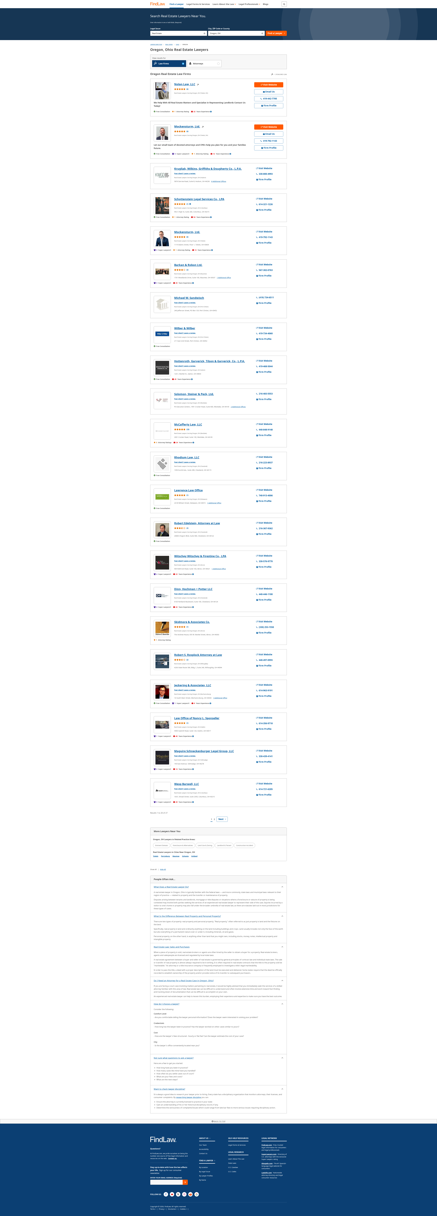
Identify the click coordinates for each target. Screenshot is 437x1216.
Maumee (176, 856)
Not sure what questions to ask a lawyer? (174, 1058)
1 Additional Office (224, 277)
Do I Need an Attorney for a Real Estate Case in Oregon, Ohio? (184, 980)
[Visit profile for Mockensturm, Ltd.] (162, 133)
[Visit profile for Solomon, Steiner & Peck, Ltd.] (162, 400)
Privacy (162, 1209)
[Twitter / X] (178, 1194)
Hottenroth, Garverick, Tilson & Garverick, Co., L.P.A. (209, 361)
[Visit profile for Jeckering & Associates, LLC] (162, 691)
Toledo (155, 856)
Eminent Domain (161, 845)
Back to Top (219, 1121)
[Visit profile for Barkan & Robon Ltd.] (162, 271)
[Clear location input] (262, 33)
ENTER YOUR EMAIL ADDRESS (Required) (166, 1178)
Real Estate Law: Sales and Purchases (172, 947)
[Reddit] (190, 1194)
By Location (203, 1167)
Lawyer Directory (156, 44)
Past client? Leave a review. (185, 173)
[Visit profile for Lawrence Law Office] (162, 496)
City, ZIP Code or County (219, 28)
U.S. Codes (232, 1171)
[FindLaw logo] (158, 4)
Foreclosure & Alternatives (183, 845)
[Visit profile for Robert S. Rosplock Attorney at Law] (162, 661)
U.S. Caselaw (233, 1167)
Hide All (163, 869)
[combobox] (178, 33)
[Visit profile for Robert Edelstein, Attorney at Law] (162, 529)
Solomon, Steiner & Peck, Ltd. (194, 394)
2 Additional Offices (238, 407)
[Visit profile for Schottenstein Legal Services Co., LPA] (162, 205)
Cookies (183, 1209)
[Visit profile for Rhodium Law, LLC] (162, 464)
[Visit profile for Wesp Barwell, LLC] (162, 790)
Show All (153, 869)
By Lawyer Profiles (206, 1176)
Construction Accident (244, 845)
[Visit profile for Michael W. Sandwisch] (162, 304)
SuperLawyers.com (269, 1154)
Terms (152, 1209)
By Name (202, 1180)
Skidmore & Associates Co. (192, 622)
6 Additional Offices (218, 181)
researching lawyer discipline (188, 1097)
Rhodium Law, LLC (186, 457)
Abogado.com (267, 1163)
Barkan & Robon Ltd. (188, 265)
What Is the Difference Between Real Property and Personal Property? (187, 916)
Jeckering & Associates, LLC (192, 685)
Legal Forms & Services (237, 1145)
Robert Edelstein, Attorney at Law (197, 523)
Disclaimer (172, 1209)
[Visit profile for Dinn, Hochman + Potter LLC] (162, 595)
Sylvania (185, 856)
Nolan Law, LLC (184, 84)
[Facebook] (166, 1194)
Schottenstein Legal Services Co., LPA (199, 199)
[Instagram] (184, 1194)
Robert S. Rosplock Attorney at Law (198, 655)
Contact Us (203, 1153)
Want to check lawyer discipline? (169, 1089)
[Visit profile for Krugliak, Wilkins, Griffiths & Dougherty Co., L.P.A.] (162, 175)
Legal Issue (155, 28)
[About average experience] (211, 111)
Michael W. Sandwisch (189, 298)
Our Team (203, 1145)
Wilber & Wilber (184, 328)
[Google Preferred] (196, 1194)
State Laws (232, 1163)
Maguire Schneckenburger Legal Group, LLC (204, 751)
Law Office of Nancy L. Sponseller (196, 718)
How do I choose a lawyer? (166, 1004)
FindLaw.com (267, 1145)
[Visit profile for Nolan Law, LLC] (162, 90)
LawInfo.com (267, 1173)
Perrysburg (165, 856)
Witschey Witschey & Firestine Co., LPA (200, 556)
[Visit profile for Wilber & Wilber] (162, 334)
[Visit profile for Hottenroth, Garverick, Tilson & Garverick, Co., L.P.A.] (162, 367)
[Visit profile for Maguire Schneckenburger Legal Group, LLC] (162, 757)
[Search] (284, 4)
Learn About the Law (236, 1159)
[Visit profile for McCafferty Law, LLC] (162, 431)
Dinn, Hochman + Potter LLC (193, 589)
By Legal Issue (204, 1171)
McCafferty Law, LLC (188, 424)
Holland (194, 856)
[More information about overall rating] (190, 204)
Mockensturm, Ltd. (187, 126)
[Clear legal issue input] (204, 33)
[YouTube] (172, 1194)
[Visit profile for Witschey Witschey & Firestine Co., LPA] (162, 562)
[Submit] (185, 1182)
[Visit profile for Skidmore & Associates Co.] (162, 628)
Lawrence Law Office (188, 490)
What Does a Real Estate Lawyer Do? (171, 887)
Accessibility (203, 1149)
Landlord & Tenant (224, 845)
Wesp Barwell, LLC (186, 784)
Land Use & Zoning (205, 845)
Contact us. (172, 1158)
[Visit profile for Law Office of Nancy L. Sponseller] (162, 724)
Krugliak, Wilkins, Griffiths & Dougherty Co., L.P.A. (208, 168)
